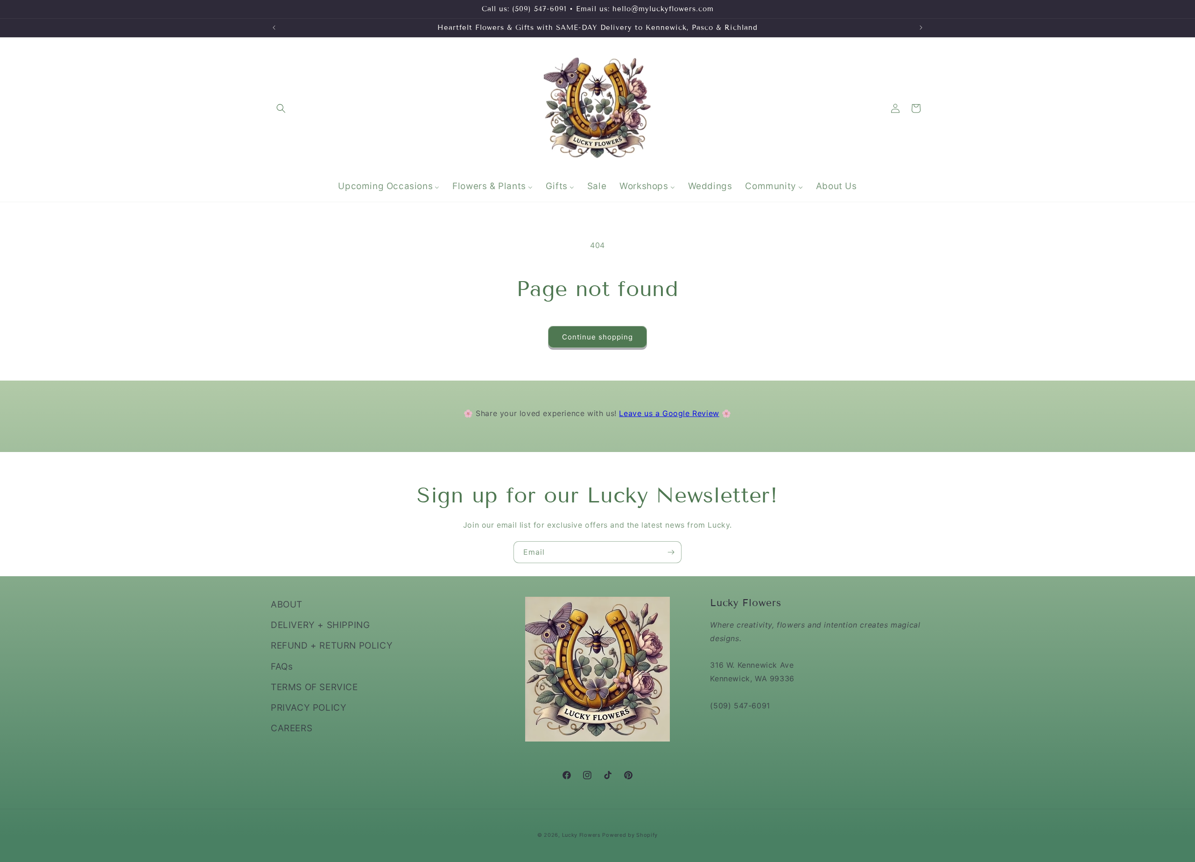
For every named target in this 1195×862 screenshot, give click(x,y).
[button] (281, 108)
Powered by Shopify (630, 835)
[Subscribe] (671, 552)
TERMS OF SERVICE (314, 686)
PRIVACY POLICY (308, 707)
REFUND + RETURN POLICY (332, 645)
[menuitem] (388, 186)
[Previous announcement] (274, 27)
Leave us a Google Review (669, 413)
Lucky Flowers (581, 835)
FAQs (282, 666)
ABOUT (286, 604)
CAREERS (291, 728)
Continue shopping (597, 336)
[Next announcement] (921, 27)
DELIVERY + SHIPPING (320, 625)
